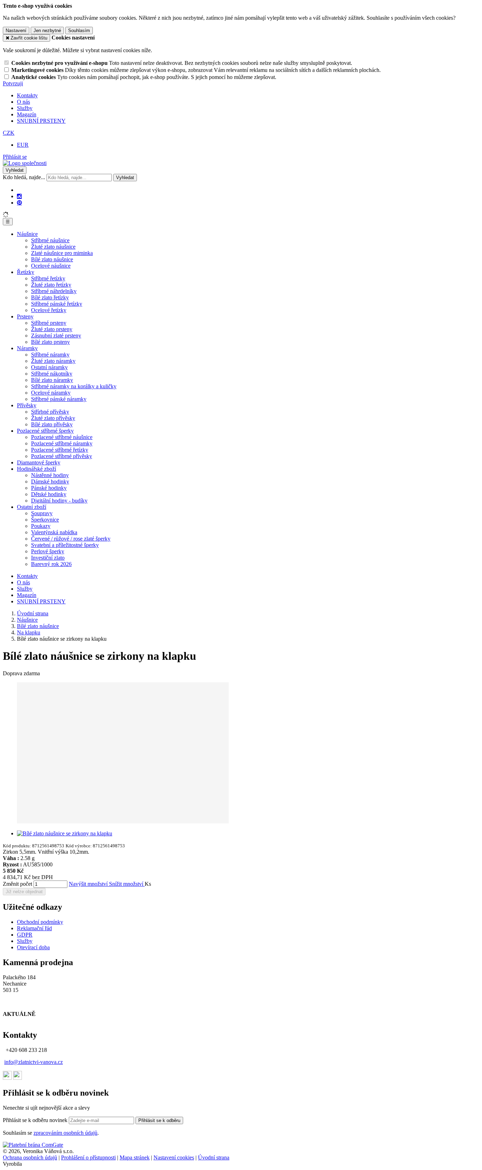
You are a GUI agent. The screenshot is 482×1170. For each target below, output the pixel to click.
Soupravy (42, 513)
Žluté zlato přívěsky (53, 418)
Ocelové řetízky (48, 310)
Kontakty (27, 95)
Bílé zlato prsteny (50, 342)
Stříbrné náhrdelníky (54, 291)
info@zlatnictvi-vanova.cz (33, 1062)
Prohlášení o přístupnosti (88, 1157)
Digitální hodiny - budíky (59, 501)
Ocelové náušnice (51, 266)
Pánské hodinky (49, 488)
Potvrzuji (13, 83)
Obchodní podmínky (40, 922)
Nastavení (16, 30)
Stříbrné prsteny (48, 323)
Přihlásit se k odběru (159, 1120)
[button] (8, 133)
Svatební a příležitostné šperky (65, 545)
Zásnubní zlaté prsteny (56, 336)
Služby (24, 108)
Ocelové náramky (51, 393)
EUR (23, 145)
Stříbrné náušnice (50, 240)
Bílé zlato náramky (52, 380)
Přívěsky (26, 405)
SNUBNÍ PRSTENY (41, 121)
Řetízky (25, 272)
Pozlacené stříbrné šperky (45, 431)
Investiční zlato (48, 558)
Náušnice (27, 234)
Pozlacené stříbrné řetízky (59, 450)
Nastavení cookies (173, 1157)
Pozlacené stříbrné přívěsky (61, 456)
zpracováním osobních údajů (65, 1133)
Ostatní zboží (31, 507)
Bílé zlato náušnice (52, 259)
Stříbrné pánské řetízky (56, 304)
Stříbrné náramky (50, 355)
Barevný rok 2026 (51, 564)
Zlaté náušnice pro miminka (62, 253)
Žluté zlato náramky (53, 361)
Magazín (26, 114)
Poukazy (40, 526)
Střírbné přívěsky (50, 412)
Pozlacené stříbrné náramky (61, 443)
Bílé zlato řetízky (50, 297)
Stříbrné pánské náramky (58, 399)
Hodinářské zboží (36, 469)
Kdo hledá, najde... (24, 177)
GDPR (24, 935)
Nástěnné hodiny (50, 475)
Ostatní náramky (49, 367)
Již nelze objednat (24, 891)
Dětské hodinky (48, 494)
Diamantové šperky (38, 462)
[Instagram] (19, 196)
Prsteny (25, 316)
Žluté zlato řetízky (51, 285)
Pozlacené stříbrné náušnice (61, 437)
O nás (23, 102)
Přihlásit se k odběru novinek (36, 1120)
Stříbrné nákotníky (51, 374)
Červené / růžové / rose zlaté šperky (70, 539)
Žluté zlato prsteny (51, 329)
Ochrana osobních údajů (30, 1157)
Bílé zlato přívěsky (52, 424)
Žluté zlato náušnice (53, 247)
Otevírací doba (33, 947)
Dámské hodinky (50, 482)
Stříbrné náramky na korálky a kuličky (73, 386)
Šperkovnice (45, 520)
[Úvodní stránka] (25, 163)
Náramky (27, 348)
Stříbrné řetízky (48, 278)
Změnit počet (17, 884)
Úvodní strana (213, 1157)
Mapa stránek (135, 1157)
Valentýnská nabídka (54, 532)
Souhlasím (79, 30)
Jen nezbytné (47, 30)
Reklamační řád (34, 928)
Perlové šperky (47, 551)
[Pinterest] (19, 203)
